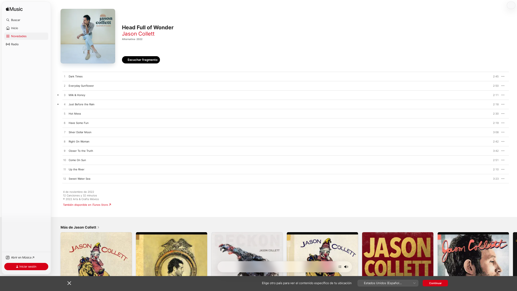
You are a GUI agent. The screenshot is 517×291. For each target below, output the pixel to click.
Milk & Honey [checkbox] (77, 95)
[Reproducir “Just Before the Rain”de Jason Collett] (65, 104)
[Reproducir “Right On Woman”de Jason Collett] (65, 141)
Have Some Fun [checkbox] (79, 122)
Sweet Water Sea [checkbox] (79, 178)
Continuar (435, 283)
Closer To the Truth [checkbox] (81, 150)
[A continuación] (339, 267)
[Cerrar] (69, 283)
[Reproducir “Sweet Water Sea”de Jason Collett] (65, 179)
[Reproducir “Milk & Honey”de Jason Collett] (65, 95)
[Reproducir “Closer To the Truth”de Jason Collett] (65, 151)
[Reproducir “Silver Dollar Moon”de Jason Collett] (65, 132)
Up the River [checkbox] (76, 169)
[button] (26, 20)
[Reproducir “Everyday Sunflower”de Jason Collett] (65, 86)
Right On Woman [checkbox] (79, 141)
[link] (80, 227)
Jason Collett (138, 34)
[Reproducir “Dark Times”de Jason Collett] (65, 76)
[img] (14, 9)
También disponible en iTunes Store (85, 204)
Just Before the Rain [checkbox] (82, 104)
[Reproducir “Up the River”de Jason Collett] (65, 169)
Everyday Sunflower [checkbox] (81, 85)
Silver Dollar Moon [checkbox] (80, 132)
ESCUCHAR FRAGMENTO (487, 76)
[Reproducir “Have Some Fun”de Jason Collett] (65, 123)
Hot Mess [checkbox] (75, 113)
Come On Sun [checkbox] (77, 160)
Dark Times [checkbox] (76, 76)
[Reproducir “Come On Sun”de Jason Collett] (65, 160)
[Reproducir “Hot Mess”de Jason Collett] (65, 114)
